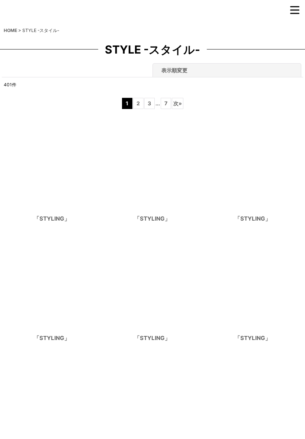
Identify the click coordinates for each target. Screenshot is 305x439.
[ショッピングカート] (275, 19)
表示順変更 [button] (174, 88)
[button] (258, 19)
